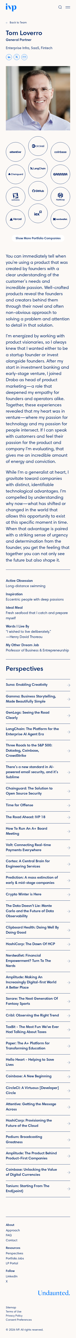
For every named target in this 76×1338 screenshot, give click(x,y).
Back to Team (18, 22)
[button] (70, 7)
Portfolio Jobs (15, 1258)
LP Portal (12, 1263)
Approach (13, 1230)
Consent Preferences (19, 1320)
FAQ (9, 1235)
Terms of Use (13, 1312)
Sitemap (11, 1307)
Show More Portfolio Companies (38, 238)
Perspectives (14, 1253)
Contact (11, 1240)
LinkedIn (12, 1276)
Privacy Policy (14, 1316)
